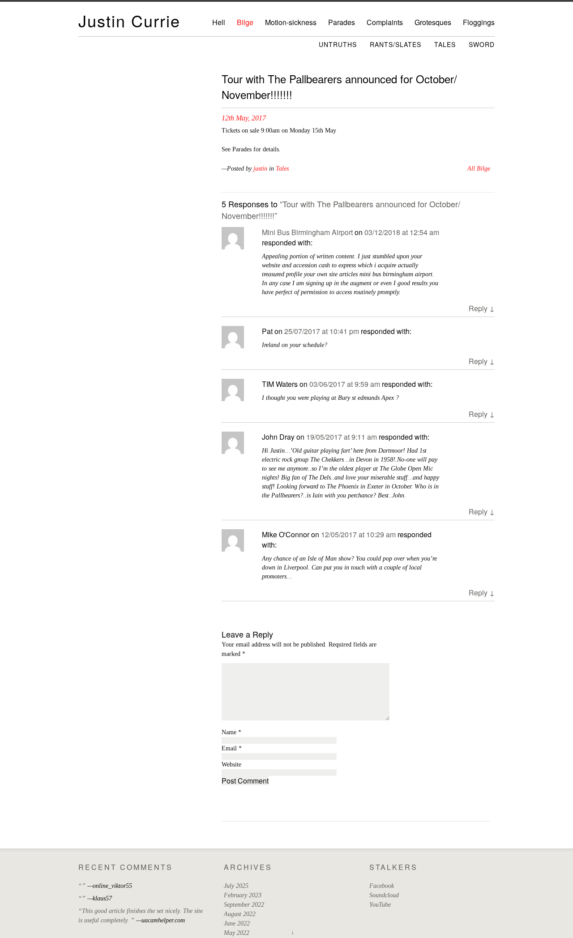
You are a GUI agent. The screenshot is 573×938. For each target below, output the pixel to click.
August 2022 (240, 914)
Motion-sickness (290, 22)
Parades (341, 22)
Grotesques (433, 22)
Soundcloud (384, 895)
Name (231, 732)
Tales (445, 44)
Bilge (245, 22)
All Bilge (478, 168)
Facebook (381, 885)
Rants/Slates (395, 44)
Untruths (338, 44)
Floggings (479, 22)
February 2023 (242, 895)
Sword (482, 44)
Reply (482, 308)
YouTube (380, 904)
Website (231, 764)
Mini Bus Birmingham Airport (307, 232)
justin (260, 168)
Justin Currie (129, 20)
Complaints (385, 22)
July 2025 (236, 885)
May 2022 (236, 932)
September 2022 (244, 904)
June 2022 (237, 923)
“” (82, 885)
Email (232, 748)
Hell (218, 22)
